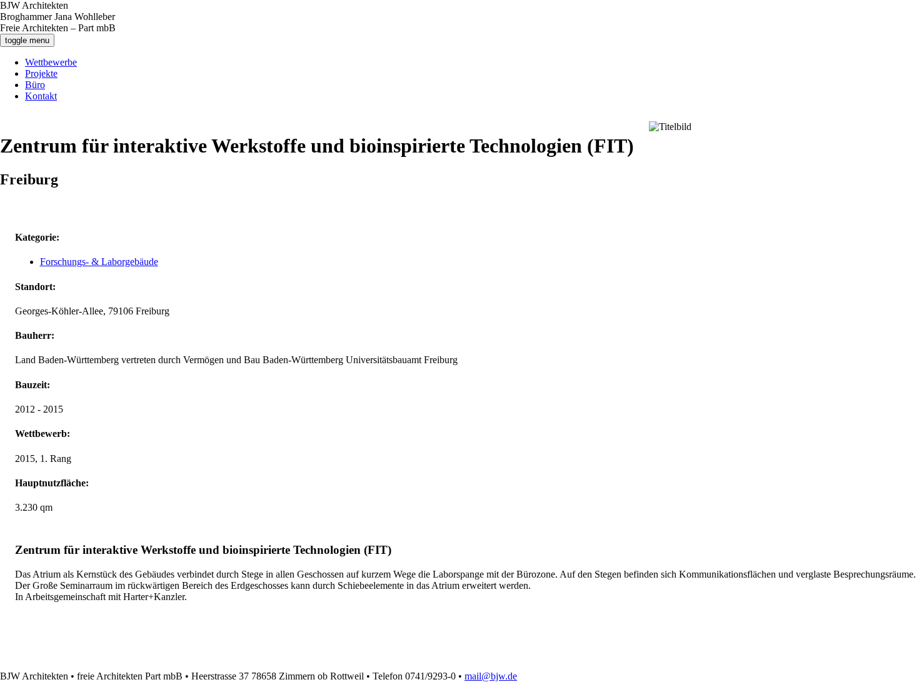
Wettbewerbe (51, 62)
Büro (35, 84)
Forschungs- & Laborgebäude (99, 261)
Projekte (41, 73)
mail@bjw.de (491, 676)
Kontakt (41, 96)
